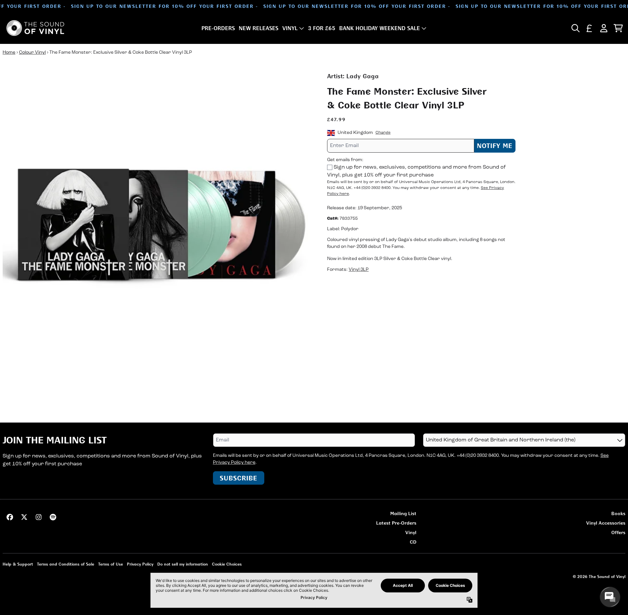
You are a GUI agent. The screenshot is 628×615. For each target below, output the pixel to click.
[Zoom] (158, 227)
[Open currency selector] (589, 28)
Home (9, 52)
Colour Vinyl (32, 52)
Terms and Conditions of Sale (65, 564)
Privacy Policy (140, 564)
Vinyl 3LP (359, 270)
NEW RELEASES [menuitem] (258, 28)
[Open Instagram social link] (38, 517)
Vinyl (410, 532)
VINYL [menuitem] (290, 28)
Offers (618, 532)
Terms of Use (110, 564)
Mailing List (403, 513)
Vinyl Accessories (605, 523)
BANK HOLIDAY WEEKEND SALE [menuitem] (379, 28)
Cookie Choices (227, 564)
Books (618, 513)
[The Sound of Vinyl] (35, 28)
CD (413, 542)
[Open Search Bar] (575, 28)
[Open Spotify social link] (53, 517)
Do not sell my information (182, 564)
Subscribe (238, 478)
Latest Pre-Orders (396, 523)
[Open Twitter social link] (24, 517)
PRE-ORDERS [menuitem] (218, 28)
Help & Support (18, 564)
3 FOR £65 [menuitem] (321, 28)
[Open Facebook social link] (10, 517)
